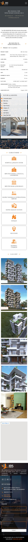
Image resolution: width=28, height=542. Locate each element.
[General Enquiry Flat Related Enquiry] (14, 519)
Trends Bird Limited (17, 539)
